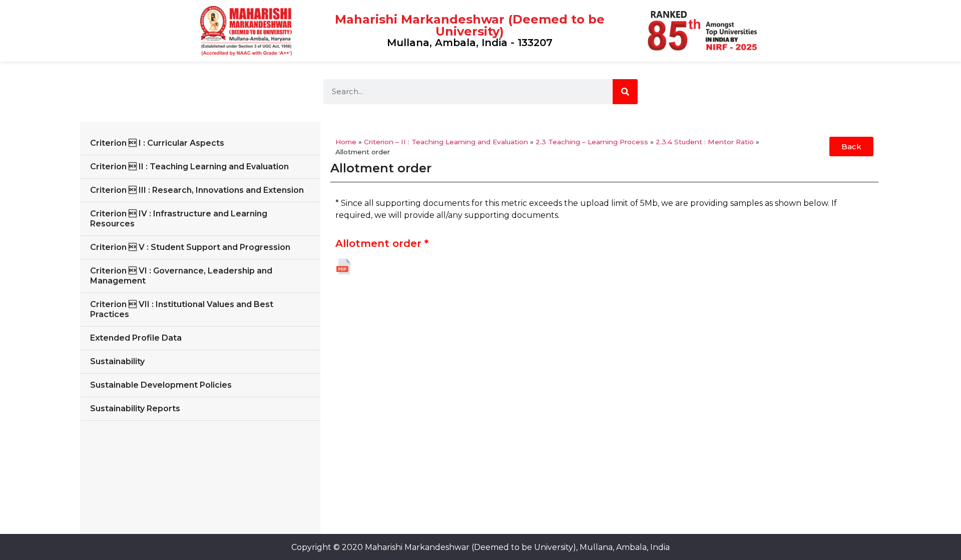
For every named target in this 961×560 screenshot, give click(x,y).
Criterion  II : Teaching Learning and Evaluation (189, 166)
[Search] (625, 91)
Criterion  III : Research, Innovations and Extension (197, 190)
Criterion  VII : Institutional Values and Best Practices (181, 309)
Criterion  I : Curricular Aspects (157, 143)
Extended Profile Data (136, 338)
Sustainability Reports (135, 408)
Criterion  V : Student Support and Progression (190, 247)
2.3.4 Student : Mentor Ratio (705, 142)
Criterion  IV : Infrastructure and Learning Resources (178, 218)
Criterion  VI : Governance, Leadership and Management (181, 276)
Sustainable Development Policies (161, 385)
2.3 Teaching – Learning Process (592, 142)
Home (345, 142)
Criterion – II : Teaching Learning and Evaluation (446, 142)
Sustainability (117, 361)
